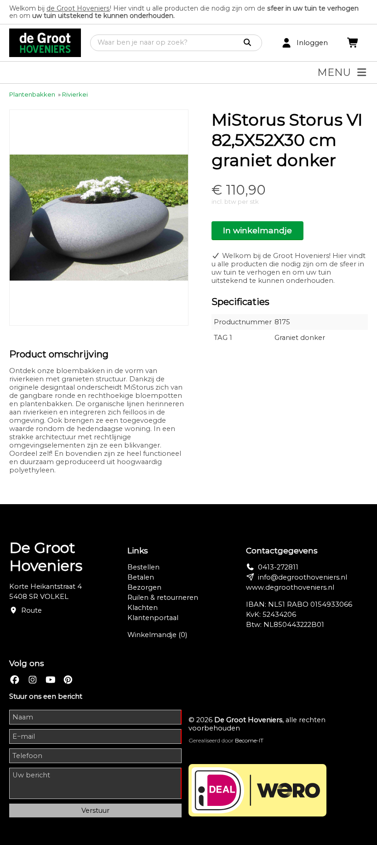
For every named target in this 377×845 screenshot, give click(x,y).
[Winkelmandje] (353, 43)
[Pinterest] (68, 680)
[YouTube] (50, 680)
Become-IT (249, 740)
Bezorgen (144, 587)
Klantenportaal (152, 618)
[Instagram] (32, 680)
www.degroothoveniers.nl (290, 587)
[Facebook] (14, 680)
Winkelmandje (157, 635)
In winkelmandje (257, 230)
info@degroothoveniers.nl (302, 577)
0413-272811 (278, 567)
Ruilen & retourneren (162, 597)
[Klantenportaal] (286, 43)
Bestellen (143, 567)
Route (31, 610)
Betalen (140, 577)
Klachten (142, 608)
